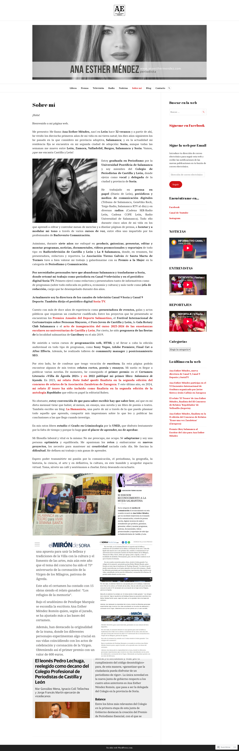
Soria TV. (99, 301)
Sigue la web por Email (187, 145)
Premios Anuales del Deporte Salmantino (82, 318)
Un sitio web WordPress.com (119, 747)
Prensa (84, 88)
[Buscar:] (188, 111)
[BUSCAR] (169, 88)
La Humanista (76, 409)
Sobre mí (137, 88)
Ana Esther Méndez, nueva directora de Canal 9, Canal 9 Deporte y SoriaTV (184, 374)
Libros (73, 88)
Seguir (175, 184)
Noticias (123, 88)
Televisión (98, 88)
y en (85, 376)
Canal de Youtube (178, 212)
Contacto (160, 88)
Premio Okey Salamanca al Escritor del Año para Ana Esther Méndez (186, 432)
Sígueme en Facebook (187, 125)
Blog (148, 88)
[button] (74, 504)
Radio (111, 88)
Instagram (174, 218)
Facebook (174, 207)
